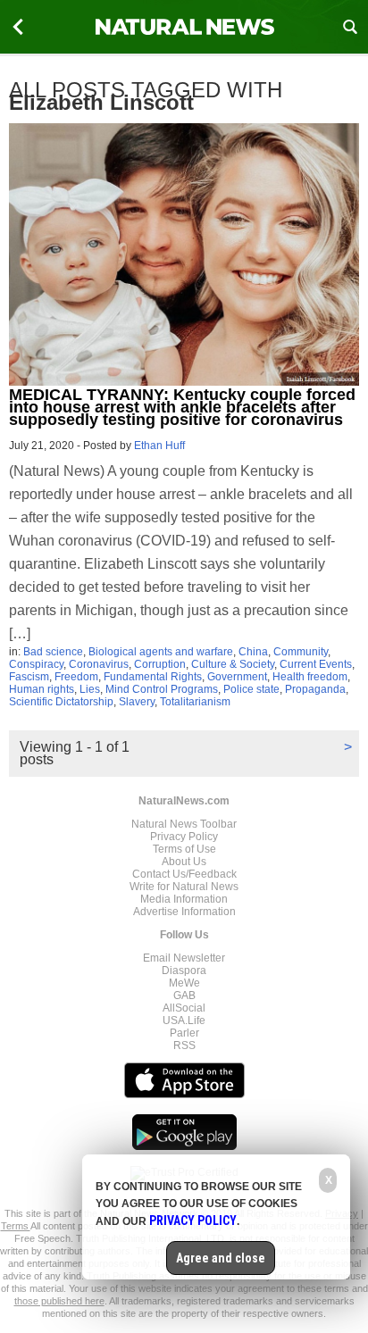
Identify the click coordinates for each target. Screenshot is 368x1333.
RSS (184, 1045)
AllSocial (184, 1008)
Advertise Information (184, 911)
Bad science (53, 652)
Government (237, 677)
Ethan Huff (159, 445)
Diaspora (184, 970)
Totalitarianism (195, 702)
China (253, 652)
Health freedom (309, 677)
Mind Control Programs (161, 689)
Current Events (316, 664)
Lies (89, 689)
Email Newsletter (184, 958)
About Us (184, 861)
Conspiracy (36, 664)
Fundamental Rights (153, 677)
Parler (184, 1033)
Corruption (160, 664)
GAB (184, 995)
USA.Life (184, 1020)
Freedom (76, 677)
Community (300, 652)
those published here (59, 1301)
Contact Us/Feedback (184, 874)
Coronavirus (99, 664)
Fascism (29, 677)
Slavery (137, 702)
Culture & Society (232, 664)
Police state (251, 689)
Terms (15, 1226)
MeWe (184, 983)
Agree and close (220, 1258)
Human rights (41, 689)
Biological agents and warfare (160, 652)
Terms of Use (184, 849)
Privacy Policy (184, 836)
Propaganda (315, 689)
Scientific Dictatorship (61, 702)
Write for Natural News (184, 886)
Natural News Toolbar (184, 824)
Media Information (184, 899)
